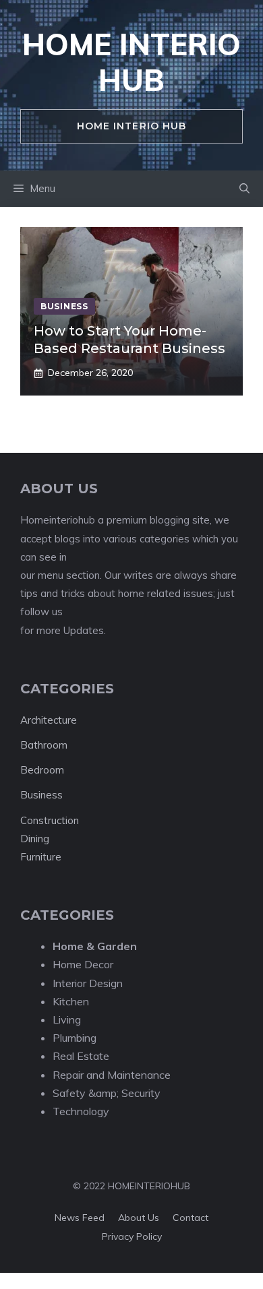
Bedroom (42, 769)
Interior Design (88, 983)
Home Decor (83, 964)
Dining (34, 838)
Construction (49, 820)
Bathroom (43, 744)
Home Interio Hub (131, 62)
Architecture (48, 720)
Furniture (40, 856)
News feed (80, 1218)
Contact (190, 1218)
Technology (81, 1111)
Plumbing (74, 1037)
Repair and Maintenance (112, 1074)
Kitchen (71, 1001)
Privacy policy (132, 1236)
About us (138, 1218)
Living (67, 1019)
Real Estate (81, 1056)
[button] (244, 188)
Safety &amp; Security (106, 1093)
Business (41, 794)
